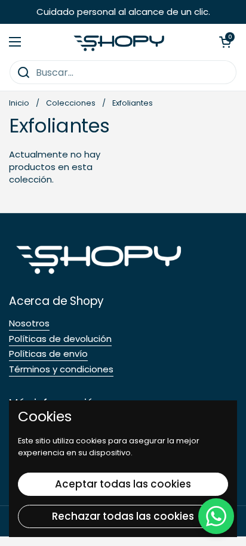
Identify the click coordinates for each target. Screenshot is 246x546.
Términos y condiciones (61, 369)
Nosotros (29, 323)
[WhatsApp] (216, 516)
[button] (225, 42)
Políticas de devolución (60, 338)
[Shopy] (120, 42)
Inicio (19, 103)
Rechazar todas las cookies (123, 516)
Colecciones (71, 103)
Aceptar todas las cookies (123, 484)
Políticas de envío (48, 353)
